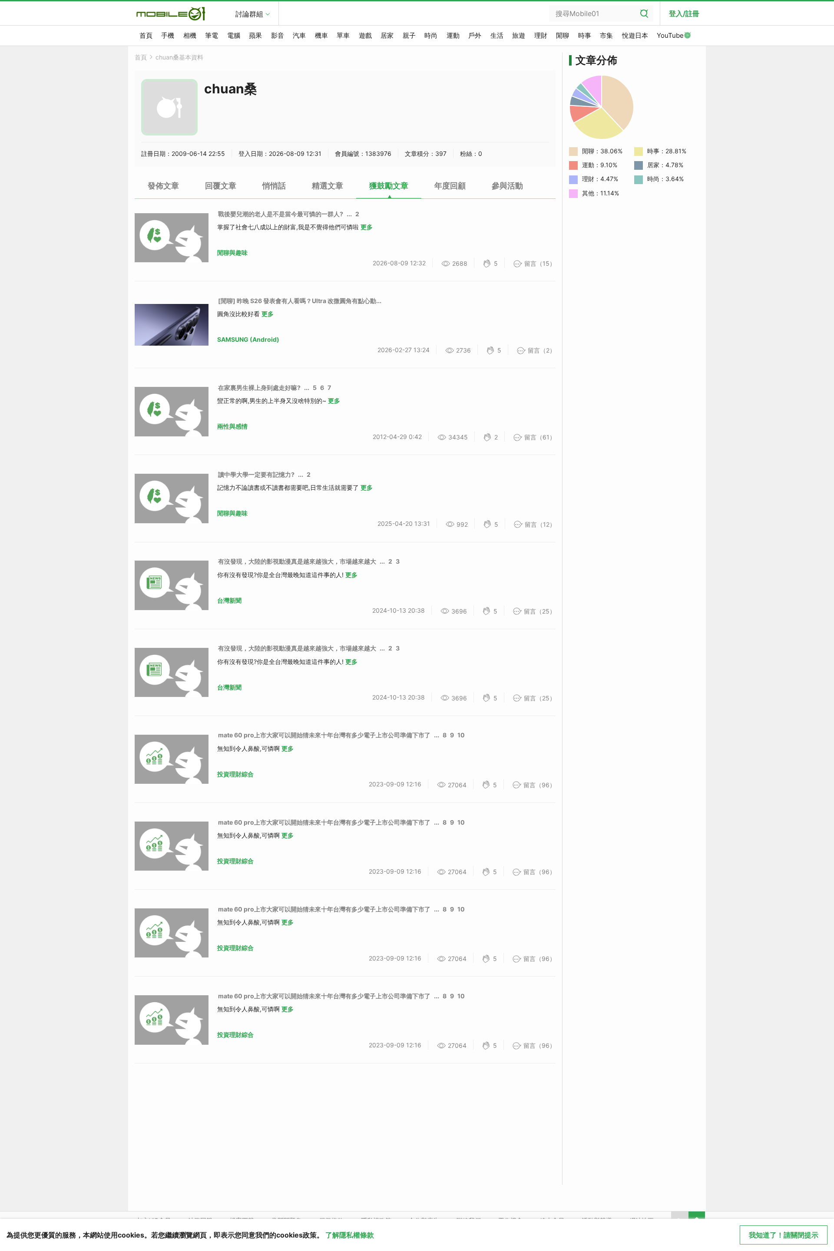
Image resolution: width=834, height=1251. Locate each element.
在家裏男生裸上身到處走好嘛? (259, 387)
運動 (453, 35)
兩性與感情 (232, 426)
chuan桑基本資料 (179, 57)
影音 (277, 35)
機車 (321, 35)
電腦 (233, 35)
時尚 (430, 35)
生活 (496, 35)
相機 (189, 35)
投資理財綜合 (235, 774)
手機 (167, 35)
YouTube (670, 35)
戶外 (474, 35)
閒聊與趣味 (232, 252)
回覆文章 (220, 185)
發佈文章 (163, 185)
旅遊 (518, 35)
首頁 (145, 35)
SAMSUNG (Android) (248, 339)
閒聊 (562, 35)
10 (461, 735)
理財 (540, 35)
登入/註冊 (684, 13)
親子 (409, 35)
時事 (584, 35)
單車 (343, 35)
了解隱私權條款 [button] (349, 1235)
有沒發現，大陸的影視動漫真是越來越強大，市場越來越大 (297, 561)
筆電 (211, 35)
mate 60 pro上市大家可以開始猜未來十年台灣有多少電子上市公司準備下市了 (324, 735)
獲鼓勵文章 (388, 185)
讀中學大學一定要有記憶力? (256, 474)
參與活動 (507, 185)
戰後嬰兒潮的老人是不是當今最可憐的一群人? (280, 214)
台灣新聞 (229, 600)
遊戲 (365, 35)
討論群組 (249, 14)
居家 (387, 35)
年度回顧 (450, 185)
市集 (606, 35)
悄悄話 (274, 185)
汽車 (299, 35)
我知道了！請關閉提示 (783, 1235)
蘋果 (255, 35)
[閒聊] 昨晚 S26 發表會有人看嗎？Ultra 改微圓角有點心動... (299, 300)
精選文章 (327, 185)
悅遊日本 (635, 35)
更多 (367, 227)
